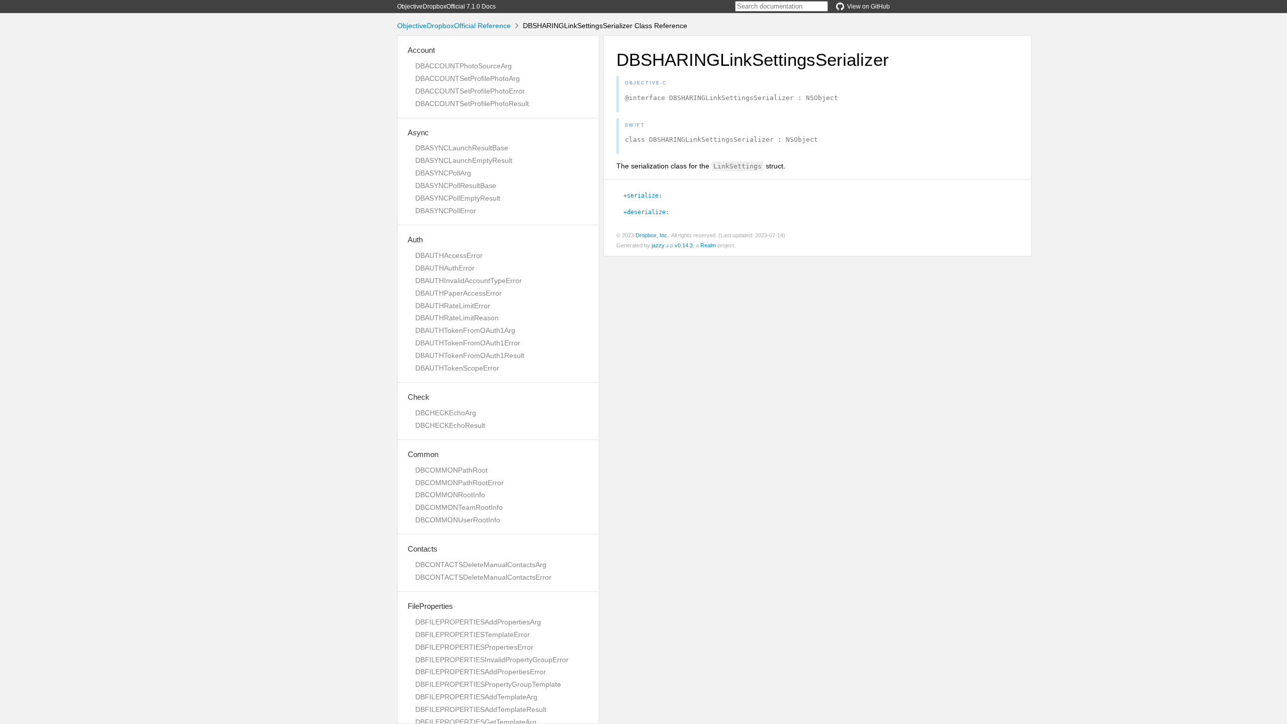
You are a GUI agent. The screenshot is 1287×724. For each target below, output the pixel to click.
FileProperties (430, 606)
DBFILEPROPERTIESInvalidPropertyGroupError (492, 660)
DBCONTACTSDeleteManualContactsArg (480, 565)
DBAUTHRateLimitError (452, 306)
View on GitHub (868, 6)
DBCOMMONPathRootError (459, 483)
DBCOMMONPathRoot (451, 470)
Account (421, 50)
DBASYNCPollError (445, 211)
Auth (415, 239)
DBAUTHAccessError (449, 255)
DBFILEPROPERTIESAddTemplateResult (480, 709)
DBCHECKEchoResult (450, 425)
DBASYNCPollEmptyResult (457, 198)
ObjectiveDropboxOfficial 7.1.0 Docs (446, 6)
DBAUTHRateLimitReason (457, 318)
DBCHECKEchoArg (445, 413)
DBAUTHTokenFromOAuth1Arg (465, 330)
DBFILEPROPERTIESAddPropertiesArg (478, 622)
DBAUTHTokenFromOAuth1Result (469, 355)
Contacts (422, 549)
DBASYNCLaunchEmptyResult (463, 160)
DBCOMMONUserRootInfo (457, 520)
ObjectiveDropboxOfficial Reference (454, 26)
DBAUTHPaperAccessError (458, 293)
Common (423, 454)
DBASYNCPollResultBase (455, 186)
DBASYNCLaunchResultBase (461, 148)
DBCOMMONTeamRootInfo (459, 507)
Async (418, 132)
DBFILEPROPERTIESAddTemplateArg (476, 697)
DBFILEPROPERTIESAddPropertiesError (480, 672)
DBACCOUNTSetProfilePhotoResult (472, 104)
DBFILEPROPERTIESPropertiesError (474, 647)
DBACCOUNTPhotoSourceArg (463, 66)
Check (418, 397)
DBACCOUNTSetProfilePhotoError (470, 91)
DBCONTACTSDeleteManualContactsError (483, 577)
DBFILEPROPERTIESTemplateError (472, 634)
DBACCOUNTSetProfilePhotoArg (467, 78)
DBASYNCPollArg (443, 173)
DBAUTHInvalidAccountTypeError (468, 281)
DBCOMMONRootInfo (450, 495)
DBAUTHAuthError (445, 268)
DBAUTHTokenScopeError (457, 368)
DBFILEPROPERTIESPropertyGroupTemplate (488, 684)
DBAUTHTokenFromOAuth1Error (467, 343)
